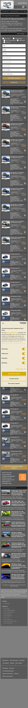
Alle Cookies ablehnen (14, 383)
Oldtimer (8, 42)
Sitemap (16, 673)
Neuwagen (7, 38)
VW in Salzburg (7, 614)
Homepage (5, 668)
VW (21, 11)
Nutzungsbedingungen (8, 671)
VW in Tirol (6, 617)
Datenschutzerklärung (7, 673)
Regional (12, 663)
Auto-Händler (19, 663)
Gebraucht (22, 40)
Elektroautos (5, 660)
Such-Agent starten (23, 477)
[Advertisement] (14, 642)
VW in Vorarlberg (8, 619)
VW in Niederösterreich (9, 610)
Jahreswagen (18, 38)
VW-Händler (7, 603)
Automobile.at (5, 11)
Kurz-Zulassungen (11, 40)
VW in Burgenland (8, 623)
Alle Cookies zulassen (14, 373)
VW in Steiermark (8, 615)
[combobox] (3, 46)
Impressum (11, 668)
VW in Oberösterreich (9, 612)
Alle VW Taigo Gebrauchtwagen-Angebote (14, 467)
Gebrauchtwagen (14, 11)
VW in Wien (6, 608)
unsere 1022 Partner (11, 332)
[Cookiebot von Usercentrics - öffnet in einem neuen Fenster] (20, 323)
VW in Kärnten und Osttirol (10, 621)
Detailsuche (14, 82)
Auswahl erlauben (14, 378)
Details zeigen (19, 369)
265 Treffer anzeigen (14, 78)
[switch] (24, 353)
